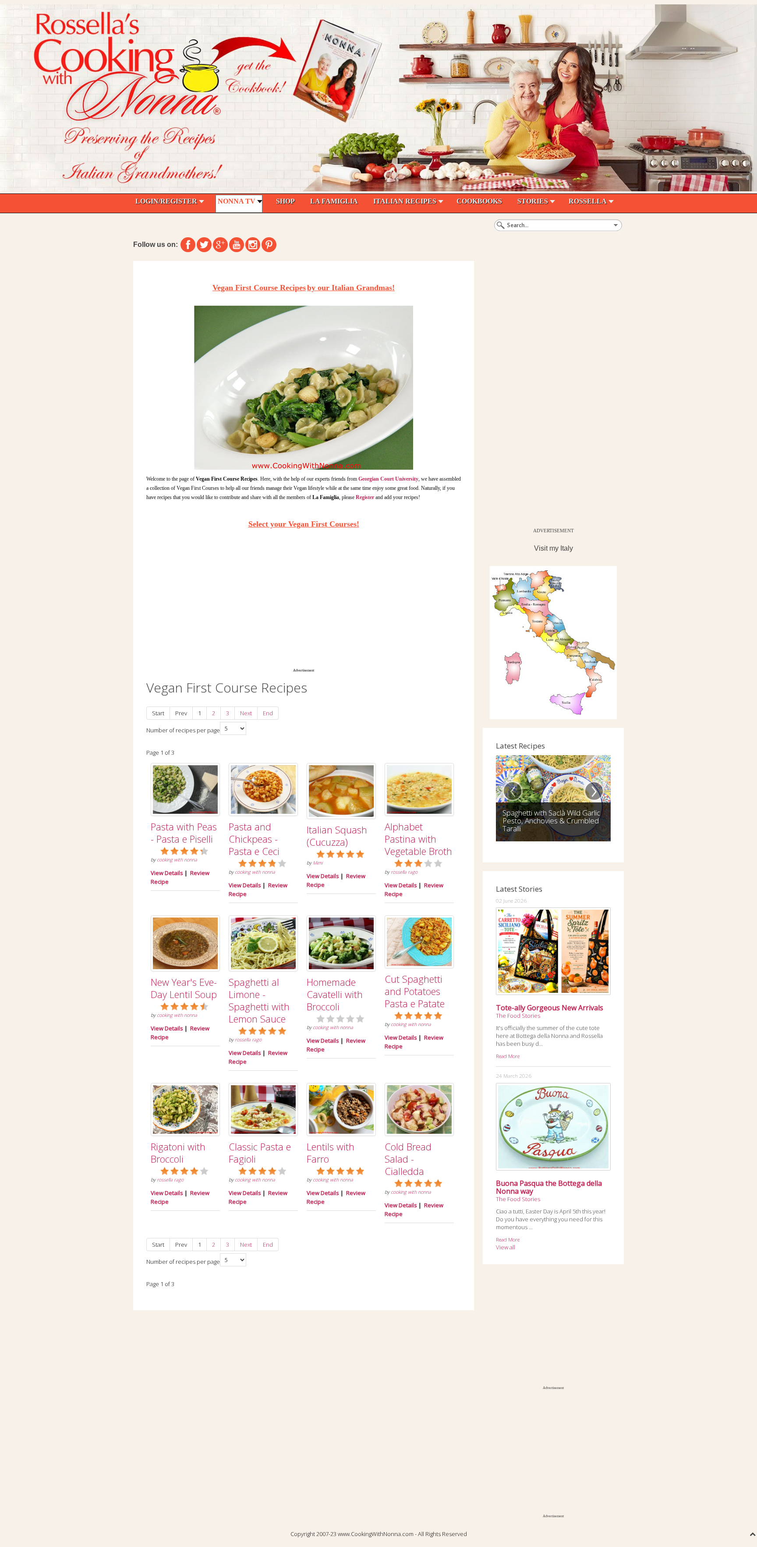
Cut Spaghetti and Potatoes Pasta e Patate (415, 991)
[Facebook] (188, 244)
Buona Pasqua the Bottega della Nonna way (549, 1187)
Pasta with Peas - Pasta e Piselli (184, 832)
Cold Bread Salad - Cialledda (408, 1159)
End (268, 713)
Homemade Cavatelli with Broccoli (335, 994)
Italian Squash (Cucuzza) (337, 835)
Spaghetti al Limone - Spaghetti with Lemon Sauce (259, 1000)
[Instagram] (253, 244)
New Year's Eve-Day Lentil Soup (184, 988)
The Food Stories (518, 1016)
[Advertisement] (303, 601)
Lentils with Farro (330, 1152)
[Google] (220, 244)
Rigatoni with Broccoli (178, 1152)
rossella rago (404, 872)
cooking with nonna (177, 860)
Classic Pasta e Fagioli (260, 1152)
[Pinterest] (269, 244)
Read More (508, 1055)
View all (505, 1247)
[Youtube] (236, 244)
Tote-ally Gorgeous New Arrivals (549, 1008)
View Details (167, 873)
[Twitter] (204, 244)
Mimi (317, 863)
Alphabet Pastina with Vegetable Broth (418, 839)
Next (246, 713)
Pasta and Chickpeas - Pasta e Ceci (254, 839)
